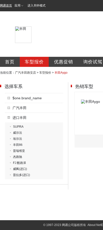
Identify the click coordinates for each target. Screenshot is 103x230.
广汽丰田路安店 (25, 72)
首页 (9, 61)
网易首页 (6, 5)
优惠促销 (63, 61)
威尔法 (17, 132)
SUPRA (18, 126)
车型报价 (34, 61)
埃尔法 (17, 139)
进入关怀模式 (37, 5)
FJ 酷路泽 (19, 163)
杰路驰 (17, 157)
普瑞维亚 (19, 151)
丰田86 (17, 145)
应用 (17, 5)
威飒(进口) (20, 169)
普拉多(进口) (21, 175)
